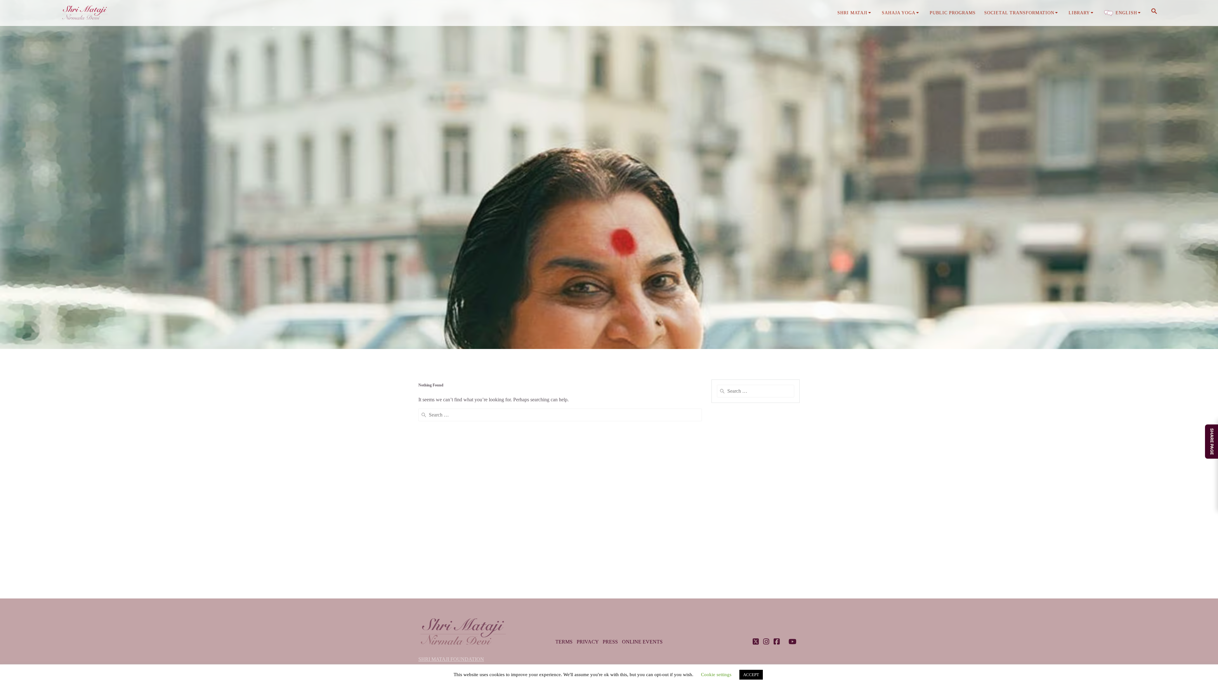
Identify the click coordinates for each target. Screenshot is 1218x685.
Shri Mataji (852, 12)
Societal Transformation (1019, 12)
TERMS (564, 641)
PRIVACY (588, 641)
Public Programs (953, 12)
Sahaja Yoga (898, 12)
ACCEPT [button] (751, 674)
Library (1079, 12)
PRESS (610, 641)
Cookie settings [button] (716, 674)
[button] (1154, 13)
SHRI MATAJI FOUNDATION (451, 659)
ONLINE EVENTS (642, 641)
